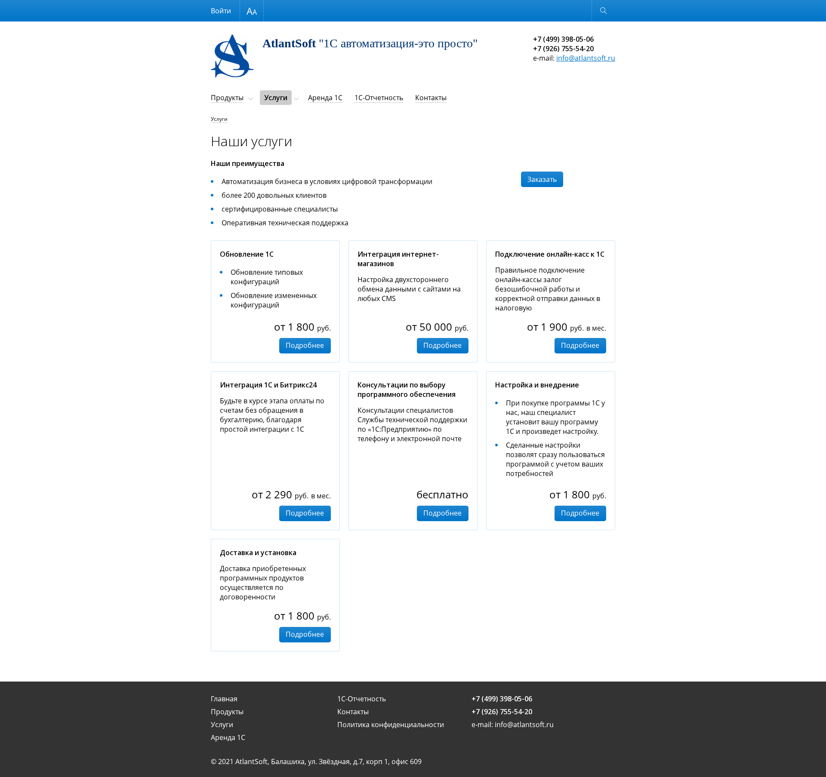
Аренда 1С (325, 97)
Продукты (227, 97)
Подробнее (305, 345)
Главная (224, 698)
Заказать (542, 179)
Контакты (431, 97)
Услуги (275, 97)
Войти (221, 10)
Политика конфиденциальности (390, 724)
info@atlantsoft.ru (585, 58)
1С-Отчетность (378, 97)
